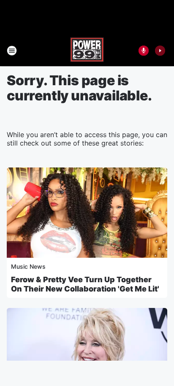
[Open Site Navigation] (12, 51)
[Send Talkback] (144, 51)
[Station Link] (87, 50)
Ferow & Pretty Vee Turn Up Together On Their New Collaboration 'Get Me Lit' (85, 284)
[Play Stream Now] (160, 51)
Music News (28, 266)
